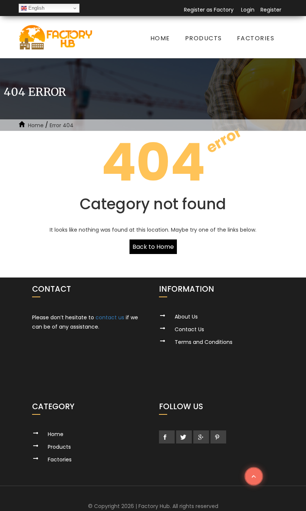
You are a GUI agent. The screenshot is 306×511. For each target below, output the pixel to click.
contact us (110, 317)
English (35, 8)
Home (160, 38)
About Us (186, 316)
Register (270, 9)
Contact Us (189, 329)
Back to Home (153, 246)
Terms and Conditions (203, 342)
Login (248, 9)
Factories (256, 38)
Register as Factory (209, 9)
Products (203, 38)
